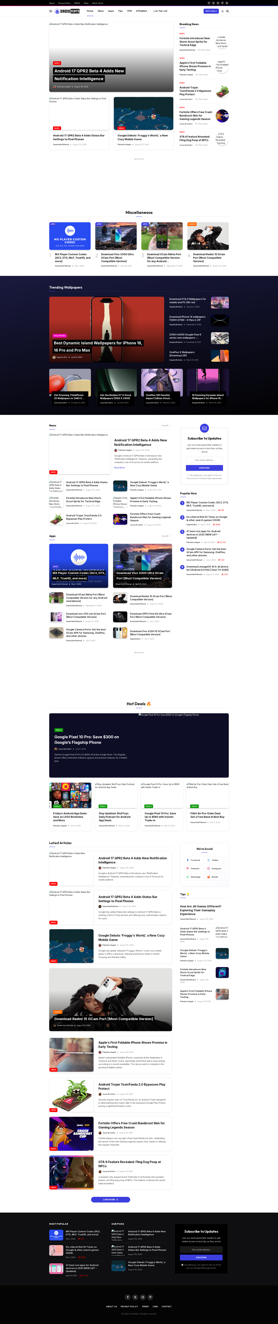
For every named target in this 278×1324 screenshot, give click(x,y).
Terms (145, 1306)
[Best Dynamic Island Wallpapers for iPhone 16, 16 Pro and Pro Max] (106, 329)
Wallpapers (59, 336)
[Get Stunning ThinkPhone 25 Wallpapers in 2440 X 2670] (70, 383)
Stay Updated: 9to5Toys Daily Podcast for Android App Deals (114, 817)
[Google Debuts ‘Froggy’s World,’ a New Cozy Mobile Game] (143, 113)
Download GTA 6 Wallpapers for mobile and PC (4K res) (187, 301)
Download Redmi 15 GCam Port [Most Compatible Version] (209, 258)
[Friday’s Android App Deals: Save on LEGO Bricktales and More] (70, 795)
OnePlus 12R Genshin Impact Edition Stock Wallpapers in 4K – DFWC (160, 397)
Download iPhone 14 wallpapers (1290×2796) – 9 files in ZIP (187, 318)
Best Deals (211, 11)
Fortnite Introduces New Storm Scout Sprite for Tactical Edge (195, 42)
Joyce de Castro (186, 99)
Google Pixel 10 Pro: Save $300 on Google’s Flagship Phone (86, 740)
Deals (59, 730)
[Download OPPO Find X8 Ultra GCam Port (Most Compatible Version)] (120, 616)
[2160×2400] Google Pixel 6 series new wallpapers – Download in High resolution (185, 336)
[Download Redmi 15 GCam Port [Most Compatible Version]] (208, 236)
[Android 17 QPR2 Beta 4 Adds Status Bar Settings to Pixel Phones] (79, 113)
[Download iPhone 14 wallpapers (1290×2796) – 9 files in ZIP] (220, 320)
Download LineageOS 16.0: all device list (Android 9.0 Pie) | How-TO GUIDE (207, 568)
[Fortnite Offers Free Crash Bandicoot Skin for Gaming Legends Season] (222, 115)
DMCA (77, 3)
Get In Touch (97, 3)
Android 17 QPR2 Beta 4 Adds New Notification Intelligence (140, 442)
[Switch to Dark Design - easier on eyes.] (222, 11)
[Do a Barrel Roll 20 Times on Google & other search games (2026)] (56, 1250)
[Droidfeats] (67, 11)
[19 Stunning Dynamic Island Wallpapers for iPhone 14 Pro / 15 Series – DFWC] (208, 383)
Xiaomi (192, 224)
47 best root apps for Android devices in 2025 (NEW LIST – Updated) (203, 534)
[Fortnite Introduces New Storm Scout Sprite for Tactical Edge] (222, 42)
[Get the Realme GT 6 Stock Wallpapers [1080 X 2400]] (116, 383)
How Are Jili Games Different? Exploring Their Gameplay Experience (200, 910)
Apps (111, 11)
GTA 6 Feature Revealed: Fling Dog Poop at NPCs (195, 138)
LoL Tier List (160, 11)
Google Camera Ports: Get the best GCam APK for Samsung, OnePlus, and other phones (86, 632)
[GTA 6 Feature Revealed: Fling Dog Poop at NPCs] (222, 138)
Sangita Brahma (175, 307)
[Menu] (50, 11)
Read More (119, 467)
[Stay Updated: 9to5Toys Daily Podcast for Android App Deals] (116, 795)
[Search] (227, 11)
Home (90, 11)
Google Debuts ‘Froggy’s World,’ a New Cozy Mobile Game (143, 137)
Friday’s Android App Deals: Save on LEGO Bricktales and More (70, 817)
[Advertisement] (139, 181)
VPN (129, 11)
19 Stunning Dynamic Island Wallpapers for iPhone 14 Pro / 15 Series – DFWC (208, 397)
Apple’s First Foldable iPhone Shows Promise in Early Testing (195, 66)
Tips (120, 11)
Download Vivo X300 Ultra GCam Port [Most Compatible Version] (117, 258)
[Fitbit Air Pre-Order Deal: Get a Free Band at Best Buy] (208, 795)
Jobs (155, 1306)
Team (86, 3)
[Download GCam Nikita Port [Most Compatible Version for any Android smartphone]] (162, 236)
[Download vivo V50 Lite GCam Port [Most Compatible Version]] (56, 616)
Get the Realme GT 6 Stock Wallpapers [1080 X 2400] (115, 397)
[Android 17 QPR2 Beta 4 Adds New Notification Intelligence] (111, 57)
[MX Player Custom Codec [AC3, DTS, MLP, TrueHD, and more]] (70, 236)
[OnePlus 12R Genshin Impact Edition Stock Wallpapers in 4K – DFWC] (162, 383)
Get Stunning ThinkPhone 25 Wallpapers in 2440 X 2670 (69, 397)
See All (165, 425)
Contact (167, 1306)
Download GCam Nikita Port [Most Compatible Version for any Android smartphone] (164, 258)
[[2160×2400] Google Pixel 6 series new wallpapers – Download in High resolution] (220, 338)
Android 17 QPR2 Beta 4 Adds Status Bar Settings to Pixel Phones (79, 137)
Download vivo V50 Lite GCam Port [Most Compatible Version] (86, 615)
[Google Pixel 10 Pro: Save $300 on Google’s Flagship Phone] (184, 745)
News (101, 11)
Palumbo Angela (63, 87)
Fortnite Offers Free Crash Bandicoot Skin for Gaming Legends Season (196, 116)
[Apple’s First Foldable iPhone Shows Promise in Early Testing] (222, 66)
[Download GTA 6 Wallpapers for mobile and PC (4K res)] (220, 303)
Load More (109, 1199)
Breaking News (189, 24)
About (52, 3)
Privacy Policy (64, 3)
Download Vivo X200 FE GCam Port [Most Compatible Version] (150, 633)
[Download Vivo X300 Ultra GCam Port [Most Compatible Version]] (116, 236)
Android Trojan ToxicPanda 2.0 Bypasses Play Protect (195, 91)
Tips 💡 (185, 894)
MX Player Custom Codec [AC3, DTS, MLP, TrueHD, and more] (72, 258)
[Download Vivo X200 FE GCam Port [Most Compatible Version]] (120, 632)
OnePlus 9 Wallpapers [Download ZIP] (182, 354)
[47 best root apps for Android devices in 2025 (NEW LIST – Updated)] (56, 1268)
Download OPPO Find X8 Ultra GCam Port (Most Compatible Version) (151, 615)
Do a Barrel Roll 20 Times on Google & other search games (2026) (206, 518)
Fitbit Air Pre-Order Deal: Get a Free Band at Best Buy (207, 815)
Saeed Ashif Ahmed (61, 144)
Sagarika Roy (62, 357)
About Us (111, 1306)
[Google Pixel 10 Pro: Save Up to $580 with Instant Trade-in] (162, 795)
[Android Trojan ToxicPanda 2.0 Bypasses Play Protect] (222, 91)
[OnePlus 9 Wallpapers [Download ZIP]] (220, 356)
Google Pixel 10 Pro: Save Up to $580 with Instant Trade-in (160, 817)
